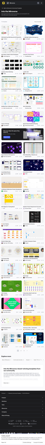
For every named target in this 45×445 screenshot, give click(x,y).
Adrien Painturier (6, 277)
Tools (3, 404)
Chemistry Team (28, 108)
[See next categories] (43, 360)
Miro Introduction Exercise (29, 224)
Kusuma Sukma (28, 208)
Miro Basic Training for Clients (29, 241)
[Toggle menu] (41, 3)
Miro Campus (4, 293)
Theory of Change (5, 123)
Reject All (3, 442)
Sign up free (6, 137)
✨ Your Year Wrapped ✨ (6, 310)
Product (4, 397)
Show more (6, 383)
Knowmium (5, 346)
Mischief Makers (28, 294)
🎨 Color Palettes (5, 224)
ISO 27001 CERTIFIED (19, 421)
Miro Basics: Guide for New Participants (9, 54)
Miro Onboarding (27, 106)
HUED (26, 173)
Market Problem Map (6, 241)
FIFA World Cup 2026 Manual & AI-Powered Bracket (11, 37)
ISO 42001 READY (12, 421)
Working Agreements (6, 327)
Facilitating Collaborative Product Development (11, 189)
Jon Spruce (5, 329)
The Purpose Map (5, 258)
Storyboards (25, 189)
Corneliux (5, 39)
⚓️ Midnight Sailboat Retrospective (30, 37)
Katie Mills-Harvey (6, 312)
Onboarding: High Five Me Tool (29, 293)
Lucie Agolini (27, 39)
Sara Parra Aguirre (28, 73)
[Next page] (27, 351)
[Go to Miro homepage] (3, 3)
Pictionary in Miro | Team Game (30, 327)
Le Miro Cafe (26, 71)
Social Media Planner (5, 172)
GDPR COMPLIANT (35, 421)
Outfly (4, 73)
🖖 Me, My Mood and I (28, 345)
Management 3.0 (28, 90)
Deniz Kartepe (28, 260)
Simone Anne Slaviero (29, 125)
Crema (26, 225)
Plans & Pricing (5, 415)
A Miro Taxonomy (5, 345)
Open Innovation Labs (7, 108)
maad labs (27, 191)
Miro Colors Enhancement (7, 275)
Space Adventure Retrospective (8, 154)
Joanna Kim (5, 294)
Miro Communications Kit (28, 310)
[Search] (38, 3)
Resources (4, 408)
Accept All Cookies (38, 442)
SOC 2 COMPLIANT (27, 421)
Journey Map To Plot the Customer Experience (11, 89)
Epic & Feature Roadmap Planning (30, 123)
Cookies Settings (27, 442)
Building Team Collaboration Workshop (9, 106)
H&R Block (5, 191)
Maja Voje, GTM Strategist (8, 243)
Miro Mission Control (27, 172)
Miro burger (25, 275)
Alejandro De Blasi (6, 173)
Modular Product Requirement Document (32, 206)
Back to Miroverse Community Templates (13, 8)
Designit (26, 243)
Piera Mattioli (6, 125)
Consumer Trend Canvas (28, 54)
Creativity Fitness (28, 277)
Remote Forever (28, 156)
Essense (4, 90)
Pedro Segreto (6, 260)
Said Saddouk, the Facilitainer (30, 329)
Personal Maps (26, 89)
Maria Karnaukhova (7, 156)
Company (4, 412)
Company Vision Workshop (7, 71)
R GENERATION (28, 346)
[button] (39, 21)
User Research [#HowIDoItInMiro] (30, 258)
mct (4, 208)
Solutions (4, 401)
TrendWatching (28, 56)
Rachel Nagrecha (6, 56)
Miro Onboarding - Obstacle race (30, 154)
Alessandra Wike (28, 312)
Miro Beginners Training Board (8, 206)
